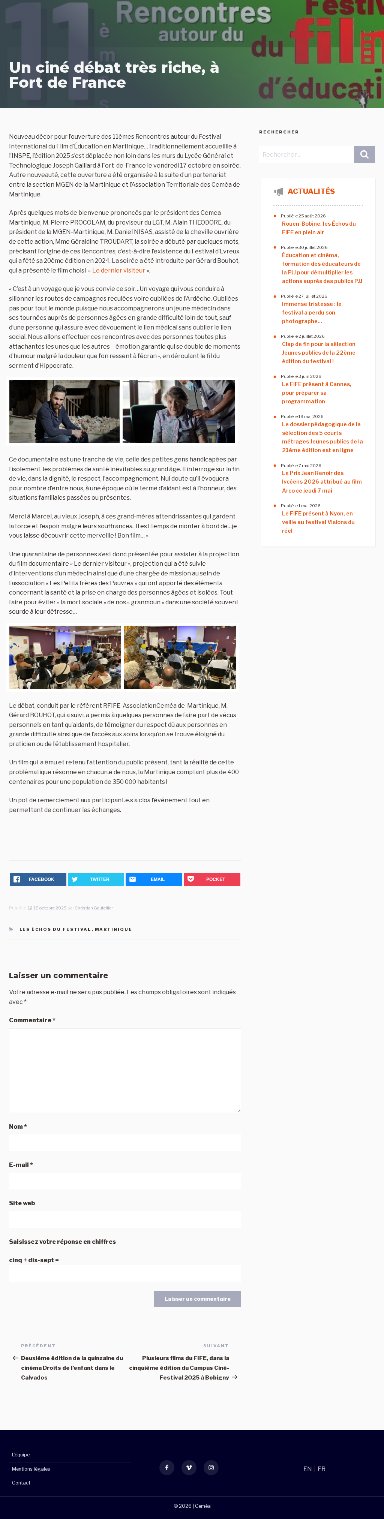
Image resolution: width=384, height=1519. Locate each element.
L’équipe (21, 1455)
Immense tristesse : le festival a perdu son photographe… (312, 313)
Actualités (311, 191)
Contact (21, 1483)
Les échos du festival (56, 929)
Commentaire (32, 1020)
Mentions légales (31, 1469)
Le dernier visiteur (118, 270)
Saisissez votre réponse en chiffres (62, 1241)
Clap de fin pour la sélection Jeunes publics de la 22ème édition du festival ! (319, 353)
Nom (18, 1126)
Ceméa (203, 1506)
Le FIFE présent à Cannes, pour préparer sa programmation (316, 393)
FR (322, 1469)
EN (308, 1469)
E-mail (21, 1164)
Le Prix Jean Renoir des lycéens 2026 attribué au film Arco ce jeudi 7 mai (322, 482)
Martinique (114, 929)
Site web (22, 1203)
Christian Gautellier (94, 908)
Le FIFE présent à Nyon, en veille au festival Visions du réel (318, 522)
